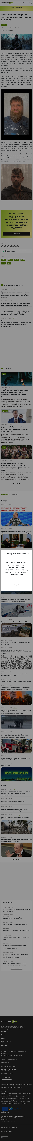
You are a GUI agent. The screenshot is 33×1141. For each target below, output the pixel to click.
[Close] (28, 554)
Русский (16, 585)
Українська (16, 580)
